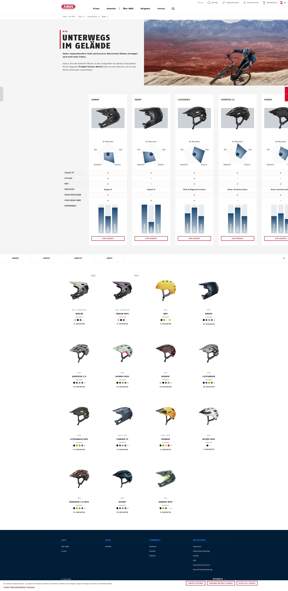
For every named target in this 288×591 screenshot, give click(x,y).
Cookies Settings (195, 583)
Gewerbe (111, 9)
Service (161, 9)
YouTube (152, 551)
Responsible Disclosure (201, 565)
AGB (194, 560)
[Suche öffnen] (173, 10)
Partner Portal (253, 3)
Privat (96, 9)
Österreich (218, 579)
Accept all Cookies (247, 583)
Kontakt (108, 547)
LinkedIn (152, 556)
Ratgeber (145, 9)
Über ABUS (128, 9)
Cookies (196, 556)
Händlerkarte (272, 3)
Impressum (197, 547)
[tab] (15, 258)
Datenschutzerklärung (201, 551)
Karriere (200, 3)
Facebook (152, 547)
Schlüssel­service (232, 3)
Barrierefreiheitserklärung (202, 570)
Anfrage (215, 3)
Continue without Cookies (221, 583)
